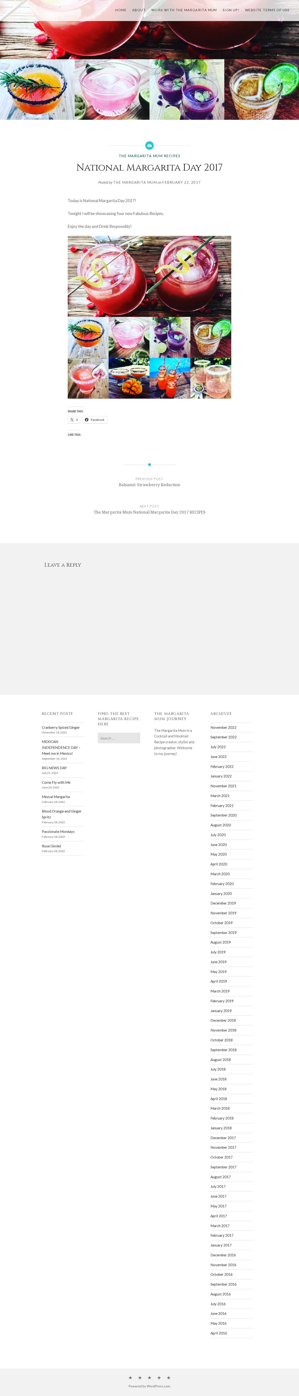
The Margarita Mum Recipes (150, 156)
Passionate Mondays (58, 831)
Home (121, 10)
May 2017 (218, 1206)
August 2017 (220, 1177)
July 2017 (218, 1186)
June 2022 (218, 756)
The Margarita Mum (135, 182)
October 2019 (221, 923)
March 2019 (220, 991)
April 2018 (218, 1099)
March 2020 (220, 874)
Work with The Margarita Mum (184, 10)
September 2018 (223, 1050)
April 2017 (218, 1216)
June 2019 (218, 962)
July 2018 (218, 1069)
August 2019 (220, 942)
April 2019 (218, 981)
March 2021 (220, 796)
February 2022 (222, 766)
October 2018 (221, 1040)
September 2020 (223, 815)
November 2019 (223, 913)
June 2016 (218, 1313)
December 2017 (223, 1138)
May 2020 (218, 854)
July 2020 (218, 835)
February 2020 (222, 884)
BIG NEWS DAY (54, 768)
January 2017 (221, 1245)
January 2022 (221, 776)
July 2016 (218, 1304)
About (139, 10)
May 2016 (218, 1323)
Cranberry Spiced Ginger (61, 727)
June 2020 (218, 844)
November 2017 (223, 1147)
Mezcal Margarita (56, 797)
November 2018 (223, 1030)
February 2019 (222, 1001)
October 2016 (221, 1274)
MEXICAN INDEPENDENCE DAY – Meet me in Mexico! (61, 747)
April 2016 (218, 1333)
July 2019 (218, 952)
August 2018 (220, 1059)
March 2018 (220, 1108)
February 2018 (222, 1118)
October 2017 (221, 1157)
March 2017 (220, 1226)
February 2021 (222, 805)
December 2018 (223, 1020)
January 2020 (221, 893)
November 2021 (223, 786)
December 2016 (223, 1255)
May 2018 (218, 1089)
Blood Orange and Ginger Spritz (62, 814)
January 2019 (221, 1011)
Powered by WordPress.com (149, 1386)
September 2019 (223, 932)
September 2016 (223, 1284)
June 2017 (218, 1196)
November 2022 (223, 727)
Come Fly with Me (56, 782)
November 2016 (223, 1265)
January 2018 (221, 1128)
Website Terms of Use (267, 10)
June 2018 (218, 1079)
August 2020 (220, 825)
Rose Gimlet (51, 846)
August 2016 (220, 1294)
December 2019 (223, 903)
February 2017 (222, 1235)
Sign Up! (231, 10)
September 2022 (223, 737)
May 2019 (218, 972)
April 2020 (218, 864)
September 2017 (223, 1167)
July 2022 (218, 747)
